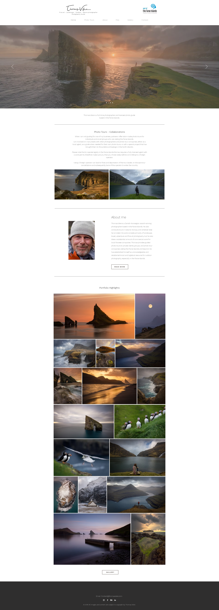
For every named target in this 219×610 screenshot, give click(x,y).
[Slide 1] (108, 102)
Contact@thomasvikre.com (111, 596)
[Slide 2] (110, 102)
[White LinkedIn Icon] (115, 600)
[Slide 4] (106, 102)
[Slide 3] (112, 102)
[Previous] (12, 67)
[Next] (207, 67)
